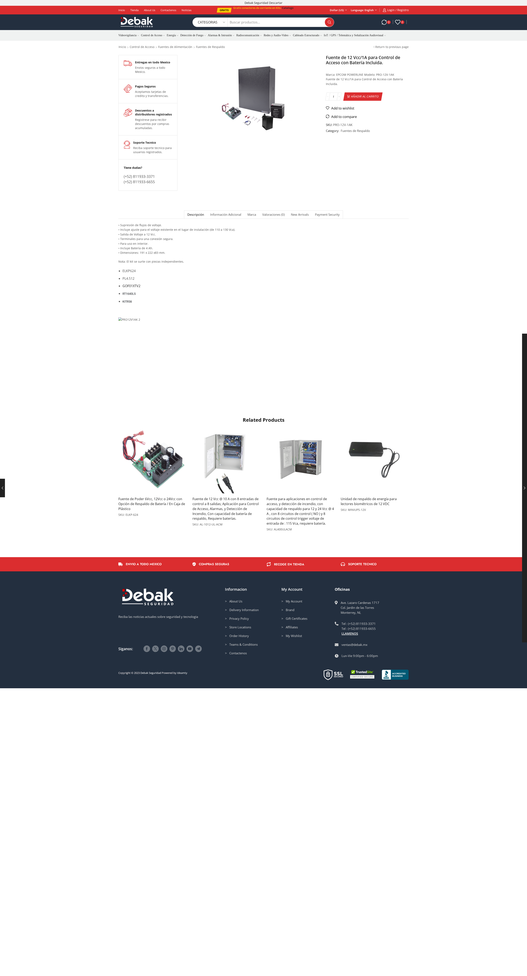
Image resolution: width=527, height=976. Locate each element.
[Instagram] (164, 648)
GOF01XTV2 (131, 286)
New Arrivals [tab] (300, 214)
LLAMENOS (350, 633)
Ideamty (182, 673)
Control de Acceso (151, 35)
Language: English (362, 10)
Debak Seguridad (150, 673)
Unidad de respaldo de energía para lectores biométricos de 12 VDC (369, 501)
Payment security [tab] (327, 214)
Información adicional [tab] (225, 214)
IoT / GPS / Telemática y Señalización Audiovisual (353, 35)
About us (149, 10)
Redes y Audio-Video (276, 35)
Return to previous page (392, 47)
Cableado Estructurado (306, 35)
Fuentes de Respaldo (210, 47)
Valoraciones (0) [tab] (273, 214)
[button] (224, 10)
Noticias (186, 10)
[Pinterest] (172, 648)
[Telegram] (198, 648)
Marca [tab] (251, 214)
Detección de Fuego (191, 35)
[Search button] (329, 22)
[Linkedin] (181, 648)
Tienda (134, 10)
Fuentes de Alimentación (175, 47)
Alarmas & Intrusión (220, 35)
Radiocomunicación (247, 35)
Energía (171, 35)
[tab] (195, 214)
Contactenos (168, 10)
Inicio (121, 10)
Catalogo (288, 8)
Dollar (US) (337, 10)
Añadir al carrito (365, 96)
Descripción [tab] (195, 214)
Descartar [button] (275, 3)
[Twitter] (155, 648)
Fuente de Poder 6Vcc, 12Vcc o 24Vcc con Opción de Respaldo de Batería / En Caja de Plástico (151, 504)
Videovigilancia (127, 35)
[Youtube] (190, 648)
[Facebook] (146, 648)
